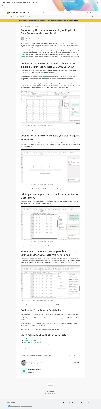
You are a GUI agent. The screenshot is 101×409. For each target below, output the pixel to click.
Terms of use (84, 402)
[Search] (82, 13)
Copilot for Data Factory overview (32, 342)
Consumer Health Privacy (26, 406)
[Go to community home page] (16, 13)
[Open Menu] (93, 17)
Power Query (42, 76)
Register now (5, 7)
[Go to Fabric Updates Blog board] (24, 371)
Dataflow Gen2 (24, 56)
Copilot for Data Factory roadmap (38, 329)
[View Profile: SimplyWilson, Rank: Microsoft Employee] (22, 39)
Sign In (91, 12)
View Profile (76, 362)
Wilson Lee (27, 37)
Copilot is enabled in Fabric (30, 84)
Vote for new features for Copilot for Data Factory (36, 344)
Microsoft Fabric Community (12, 16)
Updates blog (22, 16)
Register (87, 12)
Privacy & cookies (76, 402)
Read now (75, 20)
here (44, 325)
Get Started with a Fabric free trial (32, 338)
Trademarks (91, 402)
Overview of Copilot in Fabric (31, 340)
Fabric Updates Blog (31, 16)
